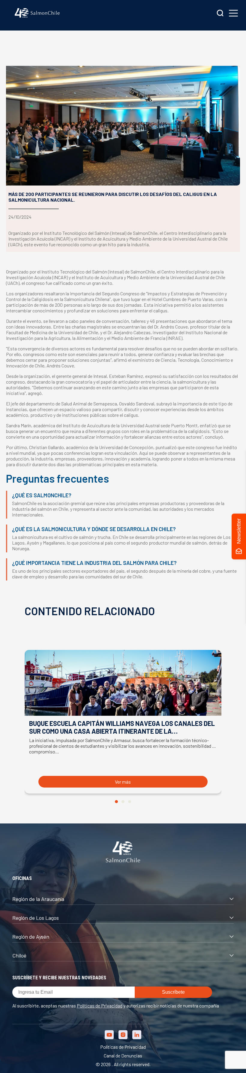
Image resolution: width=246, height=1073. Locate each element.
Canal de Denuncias (123, 1055)
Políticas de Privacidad (99, 1005)
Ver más (123, 782)
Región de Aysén (30, 936)
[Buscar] (220, 13)
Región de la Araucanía (38, 899)
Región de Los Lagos (35, 917)
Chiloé (19, 955)
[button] (116, 801)
